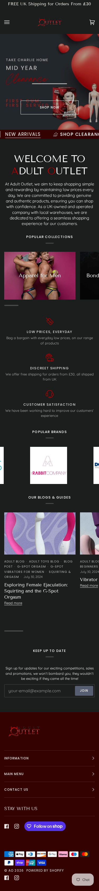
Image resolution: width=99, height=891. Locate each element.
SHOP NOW (49, 107)
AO (10, 870)
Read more (13, 603)
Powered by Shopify (45, 870)
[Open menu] (12, 22)
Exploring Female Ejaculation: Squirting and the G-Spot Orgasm (36, 591)
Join (84, 690)
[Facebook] (6, 826)
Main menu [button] (14, 774)
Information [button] (16, 758)
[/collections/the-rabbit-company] (36, 465)
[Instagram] (16, 826)
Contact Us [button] (16, 789)
